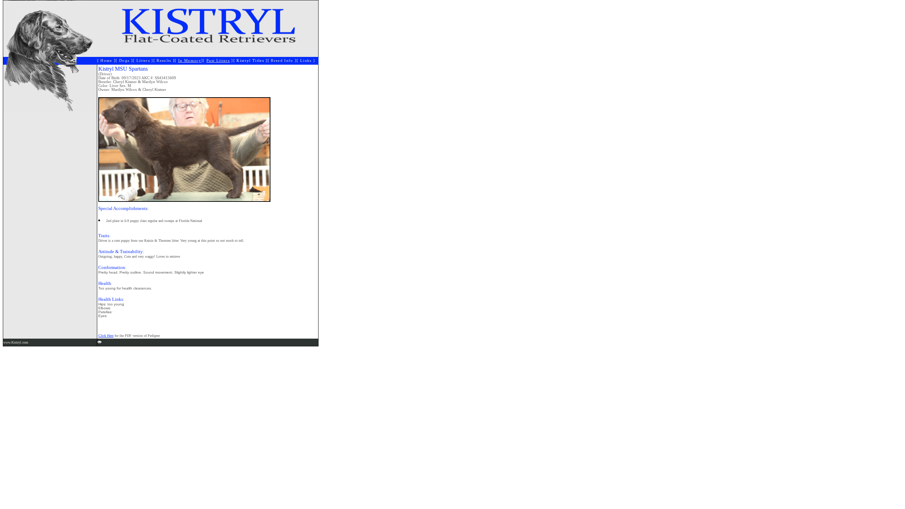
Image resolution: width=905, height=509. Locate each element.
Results (165, 61)
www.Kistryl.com (15, 342)
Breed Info (282, 61)
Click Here (105, 336)
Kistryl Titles (250, 61)
